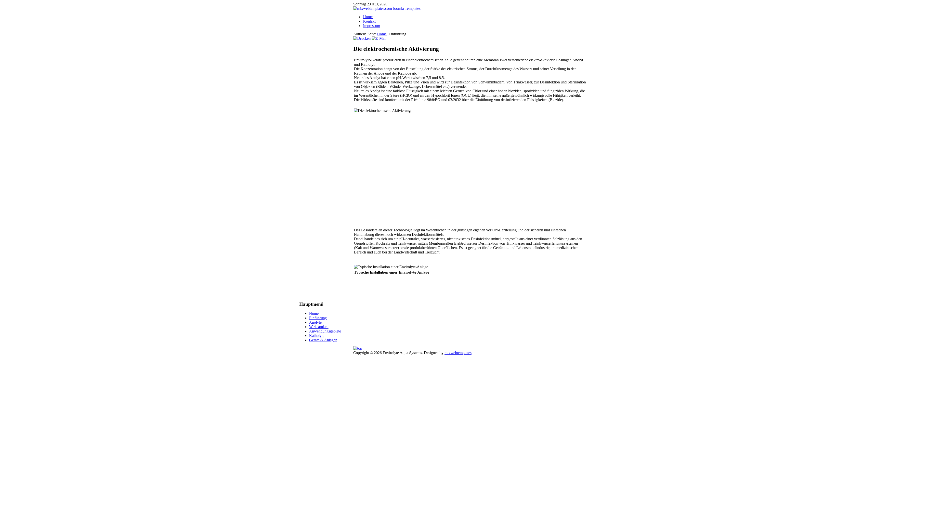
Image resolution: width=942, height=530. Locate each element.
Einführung (318, 318)
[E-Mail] (379, 38)
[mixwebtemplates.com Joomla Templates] (386, 8)
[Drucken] (362, 38)
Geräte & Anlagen (323, 340)
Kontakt (369, 21)
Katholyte (316, 335)
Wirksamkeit (318, 327)
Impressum (371, 26)
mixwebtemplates (458, 353)
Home (368, 17)
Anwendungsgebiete (325, 331)
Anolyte (315, 322)
